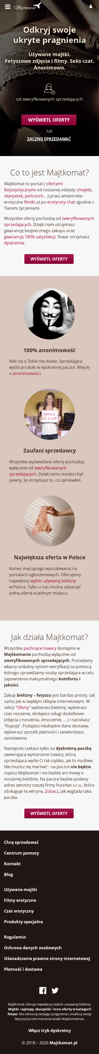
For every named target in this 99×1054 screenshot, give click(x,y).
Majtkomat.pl (63, 1043)
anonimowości (27, 373)
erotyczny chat (61, 202)
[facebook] (44, 989)
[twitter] (55, 989)
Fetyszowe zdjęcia (27, 60)
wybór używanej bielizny (53, 581)
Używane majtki (48, 54)
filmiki (29, 202)
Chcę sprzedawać (21, 842)
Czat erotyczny (19, 911)
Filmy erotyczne (20, 900)
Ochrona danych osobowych (33, 948)
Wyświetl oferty (49, 120)
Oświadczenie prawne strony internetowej (47, 958)
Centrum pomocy (21, 853)
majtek (84, 190)
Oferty (23, 707)
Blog (8, 874)
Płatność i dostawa (23, 969)
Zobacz (51, 791)
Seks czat (81, 60)
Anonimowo (49, 67)
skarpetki (43, 1009)
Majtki (13, 1009)
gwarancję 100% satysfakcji (29, 237)
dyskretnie (14, 243)
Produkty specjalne (23, 922)
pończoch (34, 196)
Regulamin (15, 937)
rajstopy (27, 1009)
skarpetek (13, 196)
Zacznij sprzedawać (49, 139)
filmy (60, 60)
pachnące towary (40, 648)
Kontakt (12, 864)
